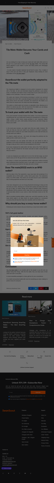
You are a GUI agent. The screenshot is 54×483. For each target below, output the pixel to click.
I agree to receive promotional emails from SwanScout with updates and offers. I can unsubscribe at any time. (26, 259)
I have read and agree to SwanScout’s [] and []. (26, 262)
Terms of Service (18, 262)
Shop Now (27, 255)
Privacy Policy (34, 261)
